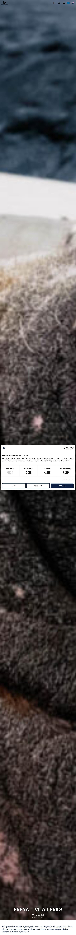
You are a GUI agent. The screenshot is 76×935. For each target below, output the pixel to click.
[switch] (28, 472)
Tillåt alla (62, 486)
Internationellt (38, 917)
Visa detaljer (65, 480)
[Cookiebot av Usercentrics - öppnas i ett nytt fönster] (65, 448)
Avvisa (14, 486)
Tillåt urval (38, 486)
